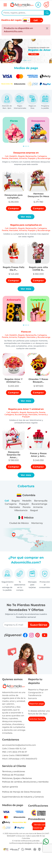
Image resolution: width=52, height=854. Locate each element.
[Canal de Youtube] (44, 635)
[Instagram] (31, 635)
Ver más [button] (26, 216)
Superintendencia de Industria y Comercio (23, 797)
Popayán (24, 504)
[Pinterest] (37, 635)
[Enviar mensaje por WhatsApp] (46, 841)
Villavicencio (20, 510)
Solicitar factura (37, 719)
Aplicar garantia (10, 787)
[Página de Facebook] (25, 635)
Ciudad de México (19, 523)
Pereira (27, 507)
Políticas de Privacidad (13, 775)
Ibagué (34, 510)
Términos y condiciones (13, 771)
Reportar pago (36, 703)
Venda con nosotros (39, 826)
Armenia (38, 507)
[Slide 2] (25, 60)
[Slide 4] (28, 60)
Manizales (14, 507)
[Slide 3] (26, 60)
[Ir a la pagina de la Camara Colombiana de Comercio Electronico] (38, 812)
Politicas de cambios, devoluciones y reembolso (25, 782)
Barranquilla (40, 500)
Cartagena (11, 504)
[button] (14, 195)
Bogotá (16, 500)
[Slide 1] (23, 60)
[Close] (47, 28)
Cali (7, 500)
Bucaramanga (39, 504)
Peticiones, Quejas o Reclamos (17, 778)
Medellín (26, 500)
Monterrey (37, 523)
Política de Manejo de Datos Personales (21, 792)
